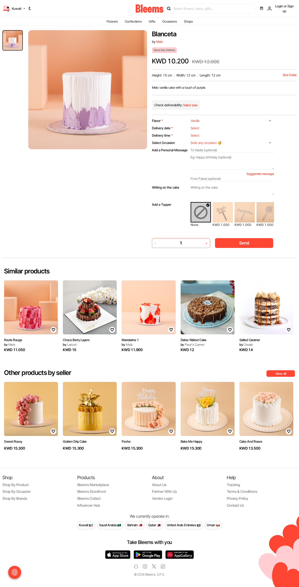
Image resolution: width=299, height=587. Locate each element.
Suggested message (260, 174)
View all (280, 373)
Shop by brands (14, 498)
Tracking (233, 485)
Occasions (169, 21)
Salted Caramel (249, 340)
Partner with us (164, 491)
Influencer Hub (88, 505)
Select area (190, 105)
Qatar (152, 525)
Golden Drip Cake (75, 441)
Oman (211, 525)
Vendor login (162, 498)
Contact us (235, 505)
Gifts (152, 21)
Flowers (112, 21)
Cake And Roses (250, 441)
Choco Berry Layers (76, 340)
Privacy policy (237, 498)
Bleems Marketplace (93, 485)
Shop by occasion (16, 491)
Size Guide (290, 75)
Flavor (157, 121)
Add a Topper (161, 204)
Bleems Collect (89, 498)
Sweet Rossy (13, 441)
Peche (126, 441)
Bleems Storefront (91, 491)
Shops (188, 21)
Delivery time (162, 135)
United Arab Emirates (182, 525)
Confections (133, 21)
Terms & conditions (242, 491)
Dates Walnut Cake (194, 340)
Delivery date (162, 128)
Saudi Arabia (108, 525)
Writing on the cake (165, 187)
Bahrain (133, 525)
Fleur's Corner (192, 344)
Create (246, 344)
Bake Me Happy (191, 441)
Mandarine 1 (130, 340)
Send (244, 242)
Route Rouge (13, 340)
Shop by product (15, 485)
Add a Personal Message (170, 150)
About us (159, 485)
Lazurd (69, 344)
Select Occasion (163, 143)
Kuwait (84, 525)
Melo (159, 42)
